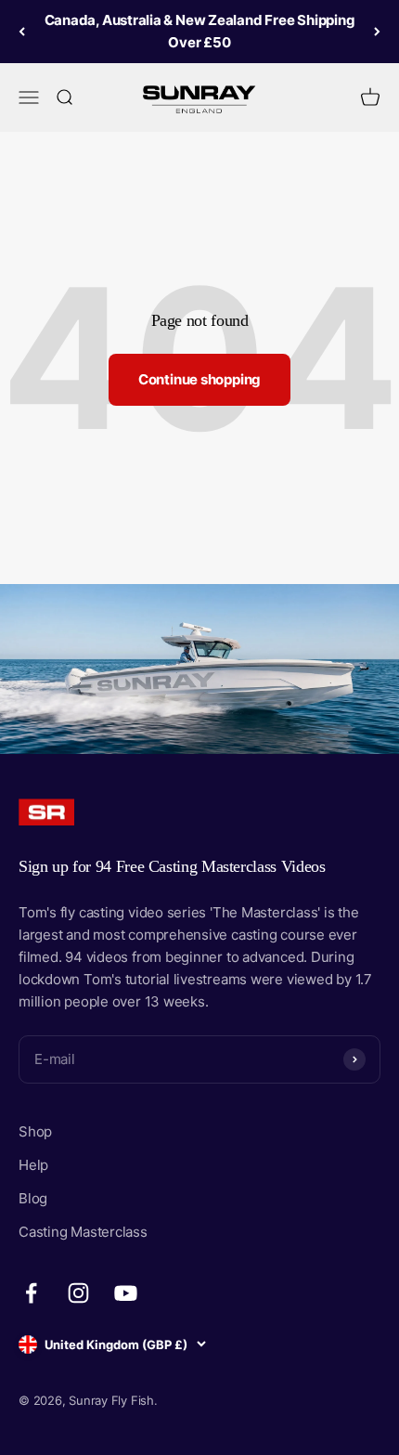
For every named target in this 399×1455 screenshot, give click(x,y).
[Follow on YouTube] (125, 1293)
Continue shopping (199, 379)
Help (33, 1165)
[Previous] (22, 31)
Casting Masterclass (83, 1232)
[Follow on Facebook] (31, 1293)
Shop (35, 1131)
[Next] (377, 31)
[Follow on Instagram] (78, 1293)
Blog (33, 1198)
